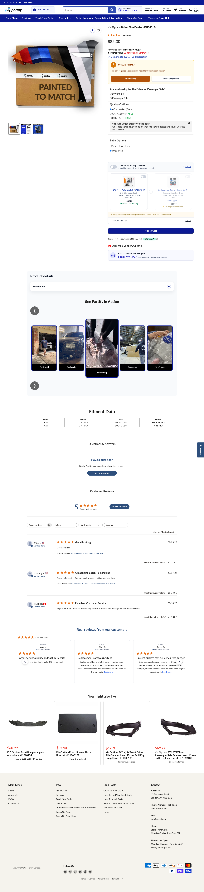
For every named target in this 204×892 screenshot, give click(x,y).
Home (11, 790)
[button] (25, 661)
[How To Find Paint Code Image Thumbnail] (38, 128)
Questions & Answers (102, 444)
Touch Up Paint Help (159, 18)
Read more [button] (49, 672)
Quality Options (119, 104)
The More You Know (113, 807)
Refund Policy (117, 879)
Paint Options (118, 140)
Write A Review (119, 506)
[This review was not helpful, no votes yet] (174, 562)
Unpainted (117, 150)
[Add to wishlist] (98, 30)
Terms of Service (88, 879)
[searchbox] (37, 525)
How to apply (173, 201)
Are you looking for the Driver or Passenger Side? (137, 89)
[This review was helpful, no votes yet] (169, 562)
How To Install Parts (113, 799)
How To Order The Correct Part (119, 803)
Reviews (26, 18)
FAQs (11, 799)
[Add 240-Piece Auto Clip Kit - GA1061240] (143, 176)
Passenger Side (120, 98)
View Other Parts (171, 78)
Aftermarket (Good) (122, 109)
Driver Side (118, 93)
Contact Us (65, 18)
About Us (12, 795)
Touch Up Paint (135, 18)
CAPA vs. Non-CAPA (114, 790)
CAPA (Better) (122, 113)
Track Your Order (44, 18)
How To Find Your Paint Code (118, 795)
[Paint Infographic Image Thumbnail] (26, 128)
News (106, 811)
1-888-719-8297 (131, 10)
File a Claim (11, 18)
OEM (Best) (121, 118)
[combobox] (65, 525)
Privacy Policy (103, 879)
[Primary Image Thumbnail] (14, 128)
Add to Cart (151, 231)
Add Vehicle (130, 78)
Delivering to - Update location (129, 56)
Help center (28, 2)
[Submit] (111, 10)
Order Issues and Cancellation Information (99, 18)
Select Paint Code (121, 146)
